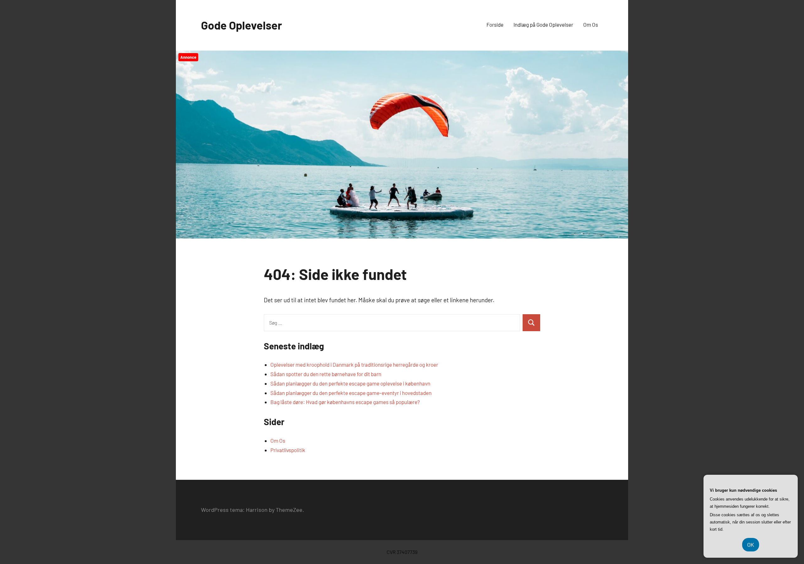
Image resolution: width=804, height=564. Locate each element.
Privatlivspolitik (287, 450)
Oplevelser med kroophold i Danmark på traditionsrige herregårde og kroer (354, 364)
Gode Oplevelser (241, 25)
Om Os (590, 24)
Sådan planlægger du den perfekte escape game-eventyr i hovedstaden (351, 393)
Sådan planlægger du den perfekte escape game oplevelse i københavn (350, 383)
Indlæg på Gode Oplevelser (543, 24)
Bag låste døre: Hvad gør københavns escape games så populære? (345, 402)
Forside (494, 24)
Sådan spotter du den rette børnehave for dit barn (325, 374)
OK (750, 544)
